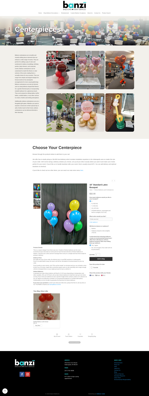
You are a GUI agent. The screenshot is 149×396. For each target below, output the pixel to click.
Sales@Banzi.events (55, 284)
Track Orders (68, 336)
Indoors (93, 228)
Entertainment (65, 13)
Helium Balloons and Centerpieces (104, 190)
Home (40, 13)
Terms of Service (119, 374)
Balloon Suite (101, 394)
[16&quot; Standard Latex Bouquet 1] (37, 194)
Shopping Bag (92, 336)
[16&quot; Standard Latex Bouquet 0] (37, 187)
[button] (94, 267)
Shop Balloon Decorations (50, 13)
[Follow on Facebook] (22, 374)
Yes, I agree (94, 245)
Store (90, 190)
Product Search (106, 13)
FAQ (115, 366)
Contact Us (97, 13)
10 (94, 208)
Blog (115, 372)
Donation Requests (119, 376)
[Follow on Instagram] (27, 374)
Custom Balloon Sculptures (78, 13)
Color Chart (117, 378)
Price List (116, 365)
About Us (90, 13)
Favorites (80, 336)
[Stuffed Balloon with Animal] (46, 306)
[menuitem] (112, 181)
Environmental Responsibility (122, 379)
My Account (57, 336)
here (81, 170)
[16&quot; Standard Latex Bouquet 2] (37, 204)
